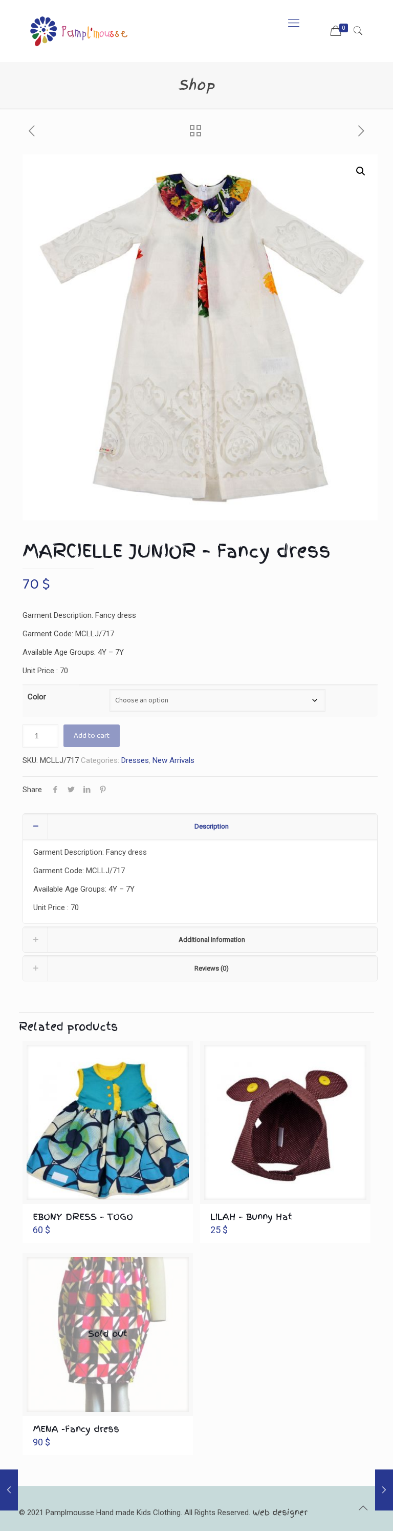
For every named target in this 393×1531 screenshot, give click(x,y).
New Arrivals (173, 760)
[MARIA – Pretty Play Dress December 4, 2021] (384, 1489)
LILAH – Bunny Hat (251, 1216)
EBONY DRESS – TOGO (83, 1216)
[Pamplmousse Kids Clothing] (78, 23)
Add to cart (92, 736)
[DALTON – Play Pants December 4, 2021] (9, 1489)
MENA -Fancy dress (76, 1428)
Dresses (135, 760)
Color (37, 696)
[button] (361, 171)
